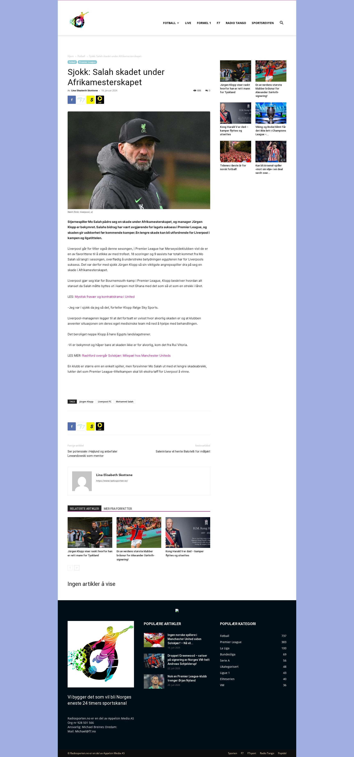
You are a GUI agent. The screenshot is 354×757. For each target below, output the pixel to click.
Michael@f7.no (85, 731)
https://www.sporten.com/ (90, 100)
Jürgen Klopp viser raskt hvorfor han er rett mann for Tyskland (235, 88)
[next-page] (76, 567)
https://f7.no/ (81, 100)
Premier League (87, 62)
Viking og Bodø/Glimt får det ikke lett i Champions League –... (270, 130)
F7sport (251, 753)
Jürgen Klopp (86, 401)
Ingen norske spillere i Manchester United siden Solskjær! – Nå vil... (184, 639)
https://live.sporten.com (100, 100)
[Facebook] (72, 100)
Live (188, 23)
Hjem (71, 56)
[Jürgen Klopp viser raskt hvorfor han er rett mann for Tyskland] (90, 532)
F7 (218, 23)
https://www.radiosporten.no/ (112, 480)
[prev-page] (70, 567)
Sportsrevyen (263, 23)
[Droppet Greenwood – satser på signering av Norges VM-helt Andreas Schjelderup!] (154, 661)
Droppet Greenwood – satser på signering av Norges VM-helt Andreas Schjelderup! (189, 659)
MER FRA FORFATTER (118, 508)
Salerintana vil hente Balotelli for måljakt (183, 451)
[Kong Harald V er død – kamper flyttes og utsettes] (188, 532)
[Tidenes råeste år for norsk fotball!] (235, 151)
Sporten (232, 753)
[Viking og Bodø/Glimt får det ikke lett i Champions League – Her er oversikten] (271, 113)
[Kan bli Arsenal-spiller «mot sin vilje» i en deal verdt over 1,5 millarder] (271, 151)
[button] (281, 23)
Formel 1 (204, 23)
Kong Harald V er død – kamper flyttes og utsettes (234, 130)
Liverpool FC (104, 401)
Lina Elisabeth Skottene (84, 90)
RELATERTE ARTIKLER (84, 508)
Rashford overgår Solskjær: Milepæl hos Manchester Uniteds (126, 355)
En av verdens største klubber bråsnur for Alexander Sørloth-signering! (135, 555)
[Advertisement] (139, 386)
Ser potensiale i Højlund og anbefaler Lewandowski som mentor (92, 454)
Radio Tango (236, 23)
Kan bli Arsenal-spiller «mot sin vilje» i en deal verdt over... (269, 169)
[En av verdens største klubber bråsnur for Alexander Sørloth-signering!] (139, 532)
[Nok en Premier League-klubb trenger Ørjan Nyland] (154, 681)
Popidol (282, 753)
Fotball (169, 23)
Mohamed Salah (124, 401)
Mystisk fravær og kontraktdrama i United (105, 297)
